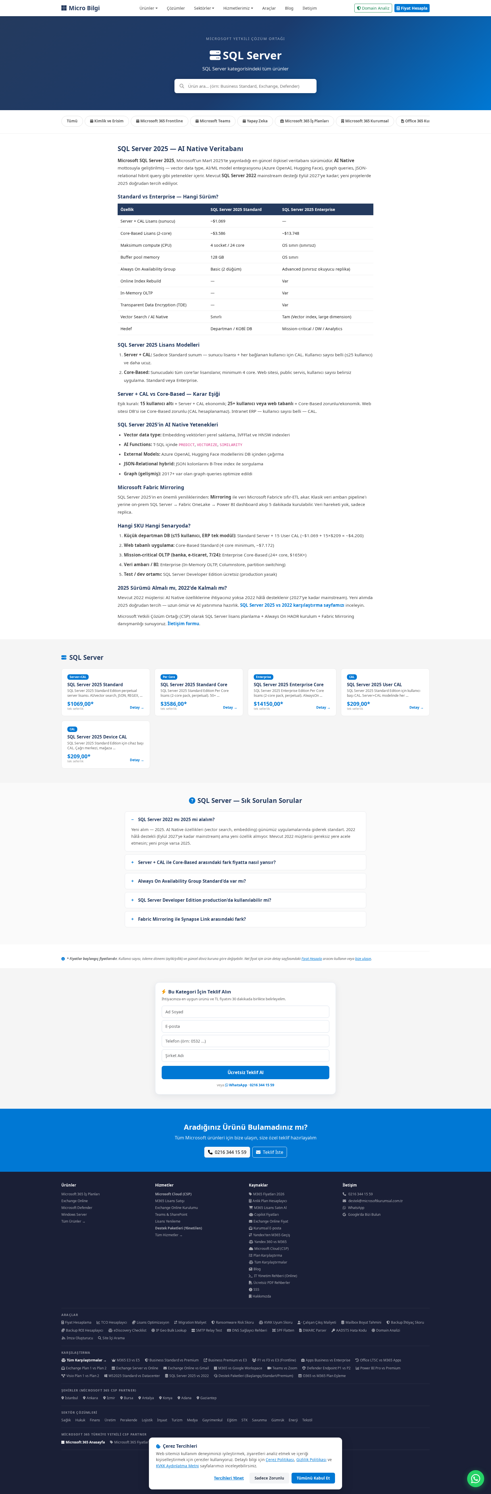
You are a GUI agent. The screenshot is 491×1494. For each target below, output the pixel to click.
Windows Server (74, 1214)
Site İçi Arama (114, 1338)
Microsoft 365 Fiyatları (131, 1442)
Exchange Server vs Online (137, 1368)
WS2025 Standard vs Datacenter (134, 1375)
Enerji (293, 1420)
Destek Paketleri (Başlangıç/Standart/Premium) (256, 1375)
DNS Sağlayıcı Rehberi (249, 1330)
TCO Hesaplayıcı (114, 1322)
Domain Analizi (388, 1330)
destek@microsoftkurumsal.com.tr (375, 1200)
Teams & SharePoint (171, 1214)
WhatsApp (237, 1085)
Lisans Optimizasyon (153, 1322)
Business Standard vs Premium (174, 1360)
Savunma (259, 1420)
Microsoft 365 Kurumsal (367, 121)
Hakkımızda (262, 1296)
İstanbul (71, 1397)
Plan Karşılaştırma (267, 1255)
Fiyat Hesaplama (78, 1322)
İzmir (111, 1397)
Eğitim (232, 1420)
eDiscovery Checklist (130, 1330)
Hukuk (80, 1420)
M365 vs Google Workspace (240, 1368)
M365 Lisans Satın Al (270, 1207)
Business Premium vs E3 (227, 1360)
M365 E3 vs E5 (128, 1360)
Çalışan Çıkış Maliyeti (319, 1322)
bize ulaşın (363, 958)
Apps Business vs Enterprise (328, 1360)
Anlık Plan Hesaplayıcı (270, 1200)
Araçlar (269, 8)
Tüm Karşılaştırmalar (270, 1262)
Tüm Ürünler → (73, 1221)
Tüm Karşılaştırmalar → (87, 1360)
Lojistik (147, 1420)
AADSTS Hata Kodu (351, 1330)
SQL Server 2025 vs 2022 (189, 1375)
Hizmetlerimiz (236, 8)
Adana (186, 1397)
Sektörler (202, 8)
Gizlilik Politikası (311, 1459)
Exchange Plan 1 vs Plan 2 (86, 1368)
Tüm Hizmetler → (169, 1235)
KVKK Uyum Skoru (278, 1322)
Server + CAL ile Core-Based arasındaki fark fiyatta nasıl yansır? (207, 862)
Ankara (92, 1397)
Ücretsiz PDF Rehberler (271, 1282)
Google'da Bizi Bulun (364, 1214)
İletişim (310, 8)
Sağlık (66, 1420)
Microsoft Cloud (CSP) (271, 1248)
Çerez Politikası (280, 1459)
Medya (192, 1420)
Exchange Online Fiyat (270, 1221)
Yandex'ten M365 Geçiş (271, 1235)
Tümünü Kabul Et (313, 1478)
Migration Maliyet (192, 1322)
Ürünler (147, 8)
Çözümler (176, 8)
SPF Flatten (285, 1330)
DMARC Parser (314, 1330)
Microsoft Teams (215, 121)
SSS (256, 1289)
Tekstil (307, 1420)
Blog (289, 8)
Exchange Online (74, 1200)
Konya (167, 1397)
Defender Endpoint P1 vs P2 (329, 1368)
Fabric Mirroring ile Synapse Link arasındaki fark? (192, 919)
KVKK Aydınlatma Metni (177, 1465)
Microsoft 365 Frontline (161, 121)
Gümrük (277, 1420)
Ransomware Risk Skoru (235, 1322)
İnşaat (162, 1420)
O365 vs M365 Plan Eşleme (324, 1375)
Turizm (177, 1420)
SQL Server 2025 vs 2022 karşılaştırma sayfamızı (292, 605)
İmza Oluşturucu (80, 1338)
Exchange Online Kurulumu (176, 1207)
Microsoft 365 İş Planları (307, 121)
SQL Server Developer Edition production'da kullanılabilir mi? (204, 900)
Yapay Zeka (257, 121)
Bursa (128, 1397)
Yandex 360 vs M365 (270, 1241)
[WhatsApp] (475, 1478)
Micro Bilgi (84, 8)
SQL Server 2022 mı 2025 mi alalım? (176, 819)
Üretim (110, 1420)
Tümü (72, 121)
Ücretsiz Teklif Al (246, 1072)
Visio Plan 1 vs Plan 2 (82, 1375)
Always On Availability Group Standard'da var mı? (192, 881)
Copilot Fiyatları (266, 1214)
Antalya (148, 1397)
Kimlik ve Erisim (109, 121)
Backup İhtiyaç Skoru (407, 1322)
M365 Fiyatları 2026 (268, 1194)
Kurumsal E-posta (267, 1228)
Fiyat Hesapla (414, 8)
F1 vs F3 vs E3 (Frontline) (276, 1360)
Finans (95, 1420)
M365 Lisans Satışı (169, 1200)
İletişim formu (183, 623)
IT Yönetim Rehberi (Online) (275, 1275)
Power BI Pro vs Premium (380, 1368)
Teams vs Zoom (284, 1368)
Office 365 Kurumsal (423, 121)
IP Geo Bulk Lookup (171, 1330)
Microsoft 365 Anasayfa (85, 1442)
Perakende (128, 1420)
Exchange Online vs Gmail (188, 1368)
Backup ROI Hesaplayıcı (84, 1330)
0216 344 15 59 (262, 1085)
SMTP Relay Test (209, 1330)
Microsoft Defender (76, 1207)
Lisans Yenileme (167, 1221)
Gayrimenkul (212, 1420)
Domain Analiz (376, 8)
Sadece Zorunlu (269, 1478)
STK (244, 1420)
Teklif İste (273, 1152)
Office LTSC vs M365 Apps (380, 1360)
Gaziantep (208, 1397)
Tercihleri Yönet (229, 1478)
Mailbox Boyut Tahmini (363, 1322)
